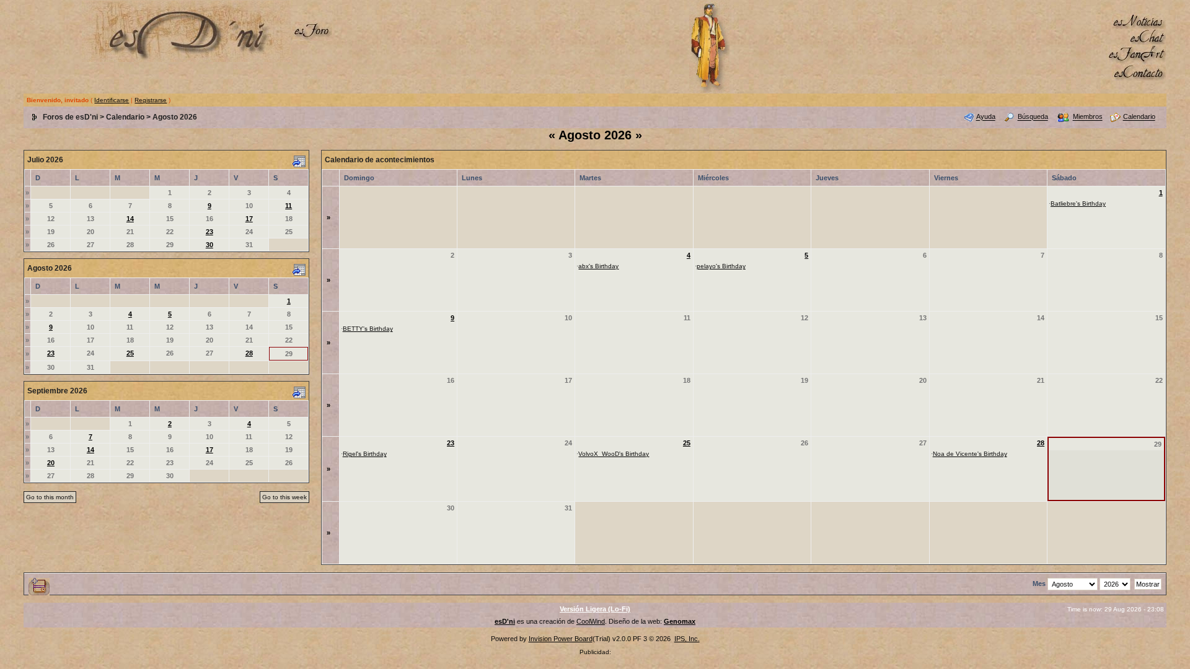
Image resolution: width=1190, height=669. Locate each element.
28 (249, 353)
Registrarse (150, 100)
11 (288, 205)
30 (209, 244)
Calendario (125, 117)
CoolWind (590, 621)
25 (130, 353)
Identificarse (111, 100)
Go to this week (284, 497)
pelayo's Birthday (721, 266)
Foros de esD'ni (70, 117)
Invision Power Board (561, 638)
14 (130, 218)
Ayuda (985, 117)
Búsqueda (1033, 117)
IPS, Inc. (687, 638)
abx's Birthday (598, 266)
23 (209, 231)
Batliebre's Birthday (1078, 203)
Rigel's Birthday (365, 453)
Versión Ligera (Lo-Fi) (595, 609)
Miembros (1088, 117)
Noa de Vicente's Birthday (970, 453)
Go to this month (50, 497)
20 (51, 462)
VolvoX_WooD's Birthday (613, 453)
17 (249, 218)
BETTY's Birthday (368, 328)
